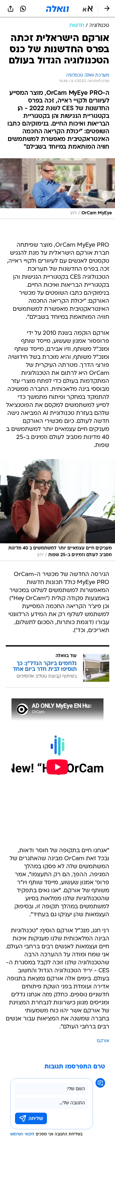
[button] (88, 9)
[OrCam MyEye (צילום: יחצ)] (57, 188)
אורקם (103, 1041)
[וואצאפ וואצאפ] (23, 8)
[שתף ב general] (10, 8)
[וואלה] (57, 8)
